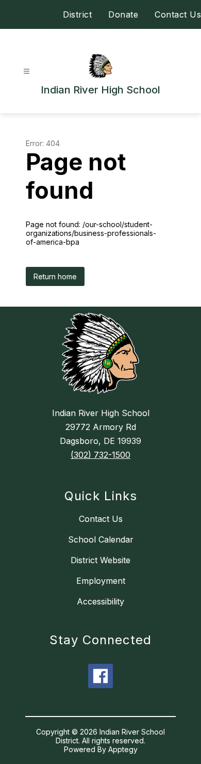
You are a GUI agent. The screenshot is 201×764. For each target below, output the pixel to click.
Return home (55, 276)
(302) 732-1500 (100, 455)
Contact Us (178, 14)
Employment (100, 581)
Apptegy (123, 749)
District (77, 14)
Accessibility (100, 601)
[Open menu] (26, 71)
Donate (123, 14)
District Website (100, 560)
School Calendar (100, 539)
